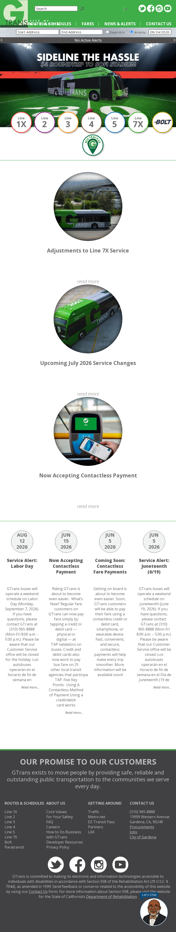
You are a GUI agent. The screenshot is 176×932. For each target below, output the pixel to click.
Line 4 (10, 826)
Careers (53, 826)
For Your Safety (59, 816)
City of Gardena (143, 837)
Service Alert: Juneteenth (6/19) (154, 566)
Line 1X (11, 811)
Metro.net (96, 816)
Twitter (142, 8)
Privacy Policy (57, 847)
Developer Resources (64, 842)
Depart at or (117, 32)
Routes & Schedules (49, 23)
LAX (91, 831)
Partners (95, 826)
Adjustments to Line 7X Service (88, 250)
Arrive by (140, 32)
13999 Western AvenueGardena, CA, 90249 (149, 819)
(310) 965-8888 (142, 811)
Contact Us (158, 23)
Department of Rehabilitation (111, 896)
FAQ (49, 821)
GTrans (14, 14)
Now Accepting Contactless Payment (88, 475)
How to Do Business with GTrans (63, 834)
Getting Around (104, 803)
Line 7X (11, 837)
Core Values (56, 811)
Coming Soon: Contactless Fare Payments (110, 566)
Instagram (159, 8)
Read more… (30, 687)
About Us (55, 803)
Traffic (93, 811)
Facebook (150, 8)
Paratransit (14, 847)
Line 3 (10, 821)
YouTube (167, 8)
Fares (88, 23)
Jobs (133, 831)
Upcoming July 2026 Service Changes (88, 363)
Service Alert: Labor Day (22, 563)
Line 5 (10, 831)
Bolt (8, 842)
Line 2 (10, 816)
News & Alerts (120, 23)
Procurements (142, 826)
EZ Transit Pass (101, 821)
